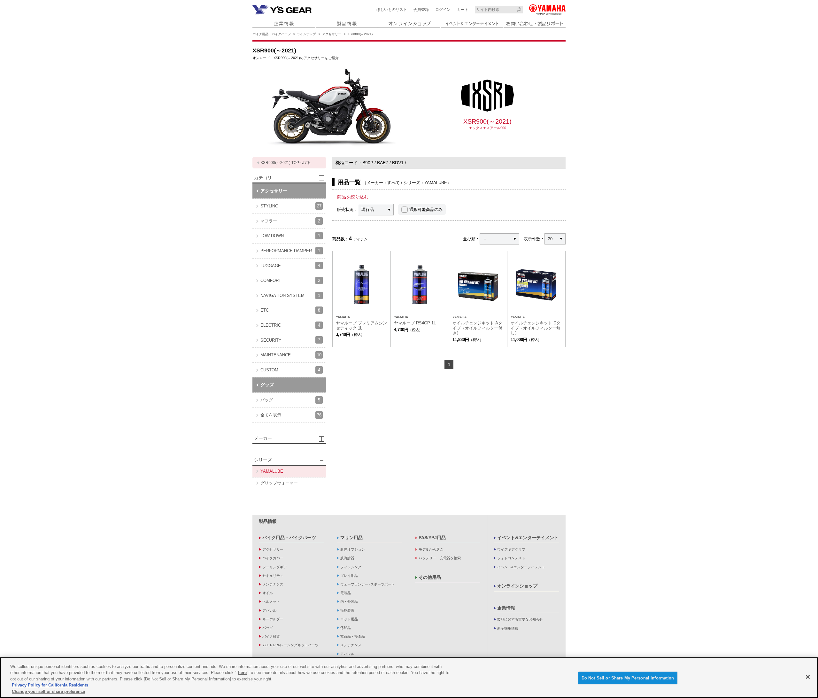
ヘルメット (271, 601)
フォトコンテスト (511, 558)
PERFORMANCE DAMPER (290, 250)
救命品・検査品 (352, 636)
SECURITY (290, 339)
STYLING (290, 206)
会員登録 (421, 9)
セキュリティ (272, 576)
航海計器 (347, 558)
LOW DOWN (290, 235)
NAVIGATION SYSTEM (290, 295)
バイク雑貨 (271, 636)
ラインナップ (306, 34)
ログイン (443, 9)
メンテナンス (272, 584)
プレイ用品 (349, 576)
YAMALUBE (271, 471)
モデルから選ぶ (431, 549)
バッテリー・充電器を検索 (440, 558)
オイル (267, 593)
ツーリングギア (274, 567)
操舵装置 (347, 610)
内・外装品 (349, 601)
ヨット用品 (349, 619)
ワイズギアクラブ (511, 549)
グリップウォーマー (279, 483)
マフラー (290, 221)
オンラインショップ (517, 585)
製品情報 (268, 521)
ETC (290, 310)
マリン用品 (351, 537)
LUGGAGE (290, 265)
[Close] (808, 677)
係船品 (345, 628)
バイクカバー (272, 558)
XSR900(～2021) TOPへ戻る (285, 162)
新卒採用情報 (507, 628)
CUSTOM (290, 370)
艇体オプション (352, 549)
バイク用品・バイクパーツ (271, 34)
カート (462, 9)
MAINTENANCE (290, 355)
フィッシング (350, 567)
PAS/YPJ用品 (432, 537)
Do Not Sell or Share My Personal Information (628, 678)
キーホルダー (272, 619)
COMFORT (290, 280)
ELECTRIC (290, 325)
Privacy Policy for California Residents (50, 685)
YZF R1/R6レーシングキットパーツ (290, 645)
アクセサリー (331, 34)
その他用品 (430, 577)
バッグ (290, 400)
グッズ (267, 384)
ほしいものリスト (391, 9)
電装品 (345, 593)
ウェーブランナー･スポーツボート (367, 584)
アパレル (269, 610)
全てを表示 (290, 415)
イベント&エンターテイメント (528, 537)
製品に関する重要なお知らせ (520, 619)
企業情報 (506, 607)
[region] (409, 677)
